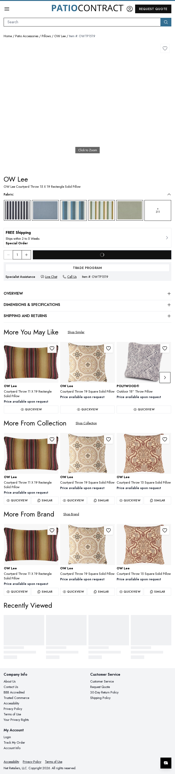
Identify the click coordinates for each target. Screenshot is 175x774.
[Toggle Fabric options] (169, 194)
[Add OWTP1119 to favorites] (52, 348)
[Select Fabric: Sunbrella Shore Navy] (17, 210)
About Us (9, 681)
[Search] (165, 22)
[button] (84, 194)
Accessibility (11, 703)
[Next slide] (165, 377)
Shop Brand (71, 514)
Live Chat (51, 276)
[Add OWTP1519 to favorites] (165, 48)
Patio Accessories (26, 36)
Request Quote (153, 9)
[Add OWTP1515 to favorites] (164, 439)
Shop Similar (76, 332)
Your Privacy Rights (16, 719)
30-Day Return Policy (104, 692)
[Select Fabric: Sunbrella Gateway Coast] (73, 210)
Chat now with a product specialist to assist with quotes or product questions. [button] (133, 751)
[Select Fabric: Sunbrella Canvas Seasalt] (129, 210)
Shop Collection (86, 423)
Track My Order (14, 742)
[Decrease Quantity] (8, 254)
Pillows (46, 36)
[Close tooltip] (168, 749)
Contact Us (11, 687)
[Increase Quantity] (26, 254)
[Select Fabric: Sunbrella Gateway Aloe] (101, 210)
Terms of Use (12, 714)
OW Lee (60, 36)
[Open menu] (7, 9)
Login (7, 737)
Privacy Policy (13, 708)
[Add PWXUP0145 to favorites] (164, 348)
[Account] (129, 9)
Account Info (12, 748)
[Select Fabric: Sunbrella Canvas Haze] (45, 210)
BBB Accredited (14, 692)
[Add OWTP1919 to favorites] (108, 348)
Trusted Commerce (16, 698)
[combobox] (82, 22)
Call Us (72, 276)
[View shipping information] (87, 237)
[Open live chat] (165, 763)
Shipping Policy (100, 698)
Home (8, 36)
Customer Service (102, 681)
